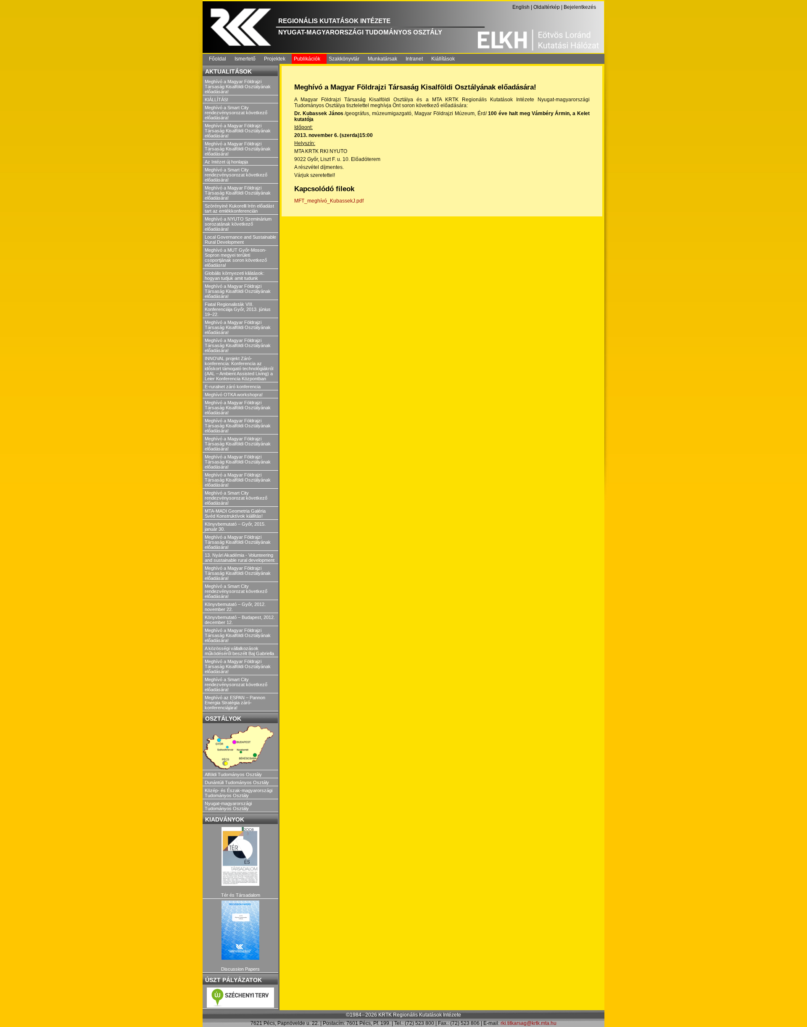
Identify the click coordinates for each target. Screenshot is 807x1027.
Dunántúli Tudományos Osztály (237, 782)
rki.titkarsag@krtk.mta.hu (528, 1023)
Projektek (274, 59)
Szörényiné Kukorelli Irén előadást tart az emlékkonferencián (239, 208)
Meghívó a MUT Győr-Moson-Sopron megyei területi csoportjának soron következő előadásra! (236, 258)
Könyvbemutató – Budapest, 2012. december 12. (240, 620)
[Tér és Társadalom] (240, 856)
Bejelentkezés (580, 7)
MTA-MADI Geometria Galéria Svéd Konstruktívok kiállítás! (235, 513)
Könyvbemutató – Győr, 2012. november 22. (235, 607)
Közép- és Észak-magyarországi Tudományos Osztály (238, 793)
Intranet (414, 59)
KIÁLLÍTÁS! (216, 99)
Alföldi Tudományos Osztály (233, 774)
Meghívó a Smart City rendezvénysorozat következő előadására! (236, 112)
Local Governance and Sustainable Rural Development (240, 239)
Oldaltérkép (546, 7)
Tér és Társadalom (240, 895)
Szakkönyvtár (344, 59)
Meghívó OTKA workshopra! (234, 394)
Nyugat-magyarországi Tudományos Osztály (228, 806)
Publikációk (307, 59)
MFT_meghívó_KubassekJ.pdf (329, 201)
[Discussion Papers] (240, 930)
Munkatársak (382, 59)
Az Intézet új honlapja (226, 161)
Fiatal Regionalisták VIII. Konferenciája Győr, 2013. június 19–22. (238, 309)
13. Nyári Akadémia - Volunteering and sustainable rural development (239, 558)
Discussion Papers (240, 969)
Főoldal (217, 59)
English (521, 7)
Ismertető (245, 59)
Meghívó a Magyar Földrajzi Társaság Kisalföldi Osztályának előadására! (238, 86)
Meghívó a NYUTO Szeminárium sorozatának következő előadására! (238, 224)
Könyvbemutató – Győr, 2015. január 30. (235, 526)
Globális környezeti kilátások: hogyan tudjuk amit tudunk (234, 276)
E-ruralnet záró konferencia (233, 386)
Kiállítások (443, 59)
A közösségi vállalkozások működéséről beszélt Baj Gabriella (239, 651)
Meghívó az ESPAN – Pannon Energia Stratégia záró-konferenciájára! (235, 702)
